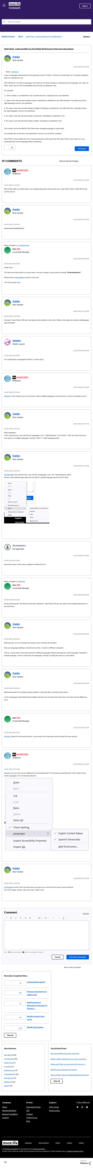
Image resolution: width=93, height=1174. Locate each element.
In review (7, 1065)
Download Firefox (33, 1108)
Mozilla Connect (15, 6)
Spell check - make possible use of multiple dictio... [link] (44, 36)
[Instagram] (82, 1108)
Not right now (9, 1077)
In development (25, 244)
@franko (7, 394)
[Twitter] (77, 1108)
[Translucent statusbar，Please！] (87, 161)
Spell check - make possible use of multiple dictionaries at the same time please (39, 48)
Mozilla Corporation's (12, 1153)
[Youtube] (87, 1108)
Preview (86, 912)
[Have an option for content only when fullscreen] (83, 161)
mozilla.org (28, 1144)
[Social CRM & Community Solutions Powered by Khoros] (86, 1169)
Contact (4, 1148)
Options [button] (86, 36)
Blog (28, 1122)
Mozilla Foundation (10, 1115)
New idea (7, 1054)
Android (29, 1115)
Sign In (85, 6)
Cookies (72, 1144)
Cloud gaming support (36, 981)
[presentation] (6, 917)
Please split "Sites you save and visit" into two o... (70, 1066)
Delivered (15, 71)
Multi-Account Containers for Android (65, 1072)
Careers (5, 1118)
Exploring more (9, 1069)
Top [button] (5, 1168)
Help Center (54, 1108)
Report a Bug (54, 1111)
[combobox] (46, 22)
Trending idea (9, 1058)
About (4, 1108)
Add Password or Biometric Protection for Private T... (37, 1004)
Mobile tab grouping (35, 1026)
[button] (6, 147)
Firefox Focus (31, 1118)
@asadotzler (21, 276)
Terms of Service (45, 1144)
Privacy (60, 1144)
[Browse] (4, 5)
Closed (6, 1085)
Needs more (8, 1062)
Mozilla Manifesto (9, 1111)
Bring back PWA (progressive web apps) (66, 1052)
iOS (27, 1111)
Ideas (20, 36)
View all (10, 1034)
